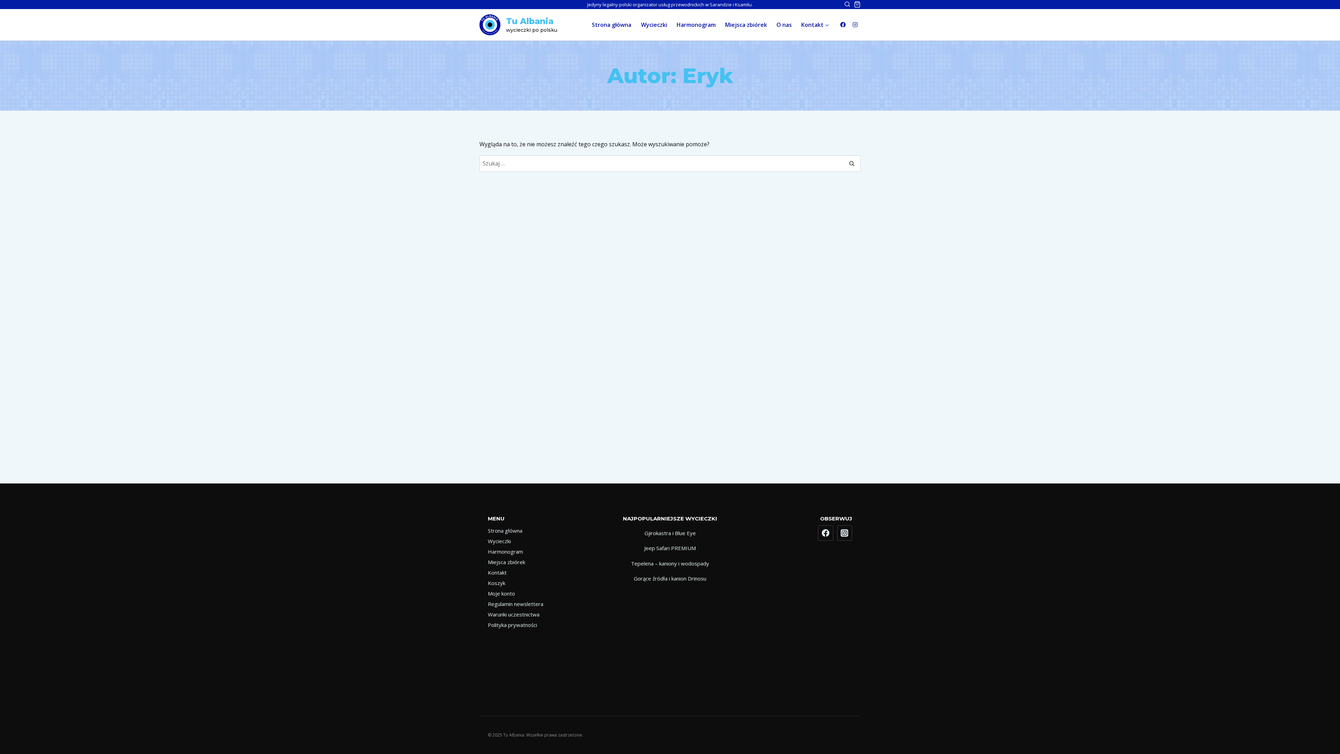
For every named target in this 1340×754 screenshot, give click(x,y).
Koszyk (496, 582)
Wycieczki (654, 25)
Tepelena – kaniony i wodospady (670, 563)
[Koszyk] (857, 4)
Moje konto (501, 593)
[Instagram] (855, 25)
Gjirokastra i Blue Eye (670, 533)
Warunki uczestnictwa (513, 614)
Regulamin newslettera (515, 603)
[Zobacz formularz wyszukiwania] (843, 4)
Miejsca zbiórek (746, 25)
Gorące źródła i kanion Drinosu (670, 578)
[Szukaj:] (670, 163)
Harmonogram (696, 25)
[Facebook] (843, 25)
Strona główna (611, 25)
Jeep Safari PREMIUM (670, 548)
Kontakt (497, 572)
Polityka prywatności (512, 624)
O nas (784, 25)
